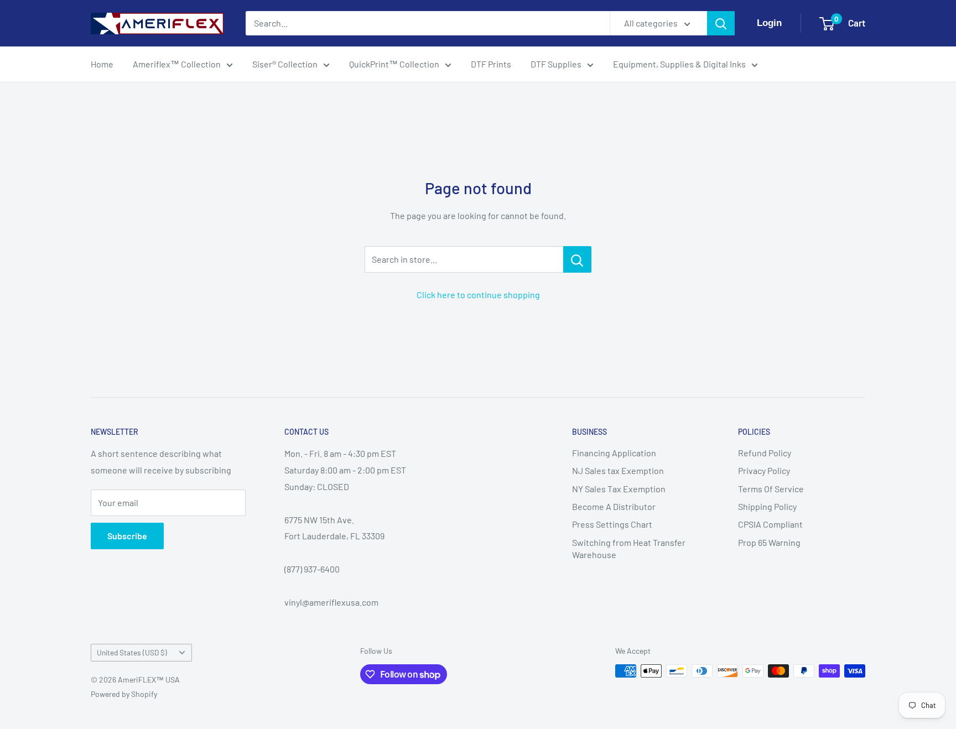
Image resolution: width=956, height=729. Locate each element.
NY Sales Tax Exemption (619, 488)
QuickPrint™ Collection (394, 64)
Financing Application (614, 452)
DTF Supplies (556, 64)
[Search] (721, 23)
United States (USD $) (132, 652)
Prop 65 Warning (769, 542)
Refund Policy (764, 452)
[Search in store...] (577, 259)
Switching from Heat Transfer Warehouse (628, 548)
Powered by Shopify (124, 694)
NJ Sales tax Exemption (618, 470)
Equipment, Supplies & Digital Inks (679, 64)
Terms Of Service (771, 488)
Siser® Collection (285, 64)
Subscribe (127, 535)
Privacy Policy (764, 470)
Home (102, 64)
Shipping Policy (767, 506)
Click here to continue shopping (478, 294)
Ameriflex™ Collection (177, 64)
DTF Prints (491, 64)
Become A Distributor (614, 506)
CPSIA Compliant (770, 524)
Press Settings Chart (612, 524)
